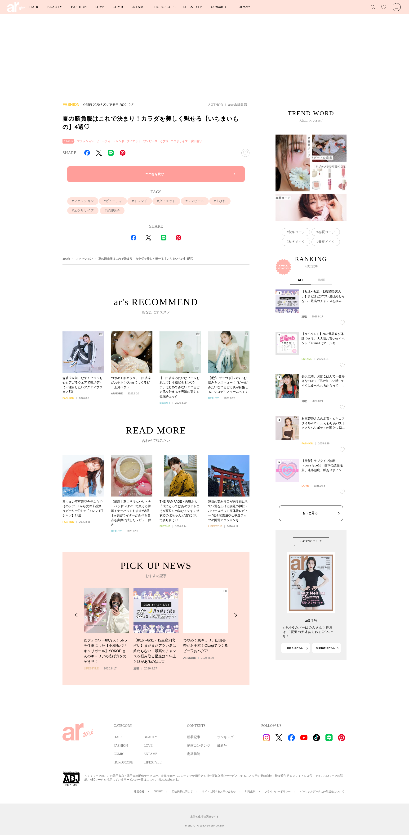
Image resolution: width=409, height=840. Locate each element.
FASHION (79, 7)
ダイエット (134, 141)
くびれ (164, 141)
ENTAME (138, 7)
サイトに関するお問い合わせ (219, 791)
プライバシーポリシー (278, 791)
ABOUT (158, 791)
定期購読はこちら (325, 648)
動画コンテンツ (198, 745)
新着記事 (193, 737)
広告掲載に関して (182, 791)
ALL (300, 280)
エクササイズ (179, 141)
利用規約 (250, 791)
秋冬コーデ (297, 232)
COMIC (118, 7)
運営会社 (139, 791)
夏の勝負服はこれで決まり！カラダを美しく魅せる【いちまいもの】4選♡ (146, 258)
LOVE (100, 7)
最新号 (222, 745)
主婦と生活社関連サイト (204, 816)
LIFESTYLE (193, 7)
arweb (66, 258)
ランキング (225, 737)
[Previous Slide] (76, 615)
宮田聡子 (196, 141)
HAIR (33, 7)
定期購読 (193, 754)
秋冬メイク (297, 242)
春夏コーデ (326, 232)
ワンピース (150, 141)
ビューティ (103, 141)
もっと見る (310, 513)
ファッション (85, 141)
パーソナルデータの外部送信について (322, 791)
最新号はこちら (295, 648)
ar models (218, 7)
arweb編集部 (237, 104)
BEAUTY (54, 7)
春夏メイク (326, 242)
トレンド (118, 141)
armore (245, 7)
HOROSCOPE (165, 7)
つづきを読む (155, 174)
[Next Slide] (235, 615)
